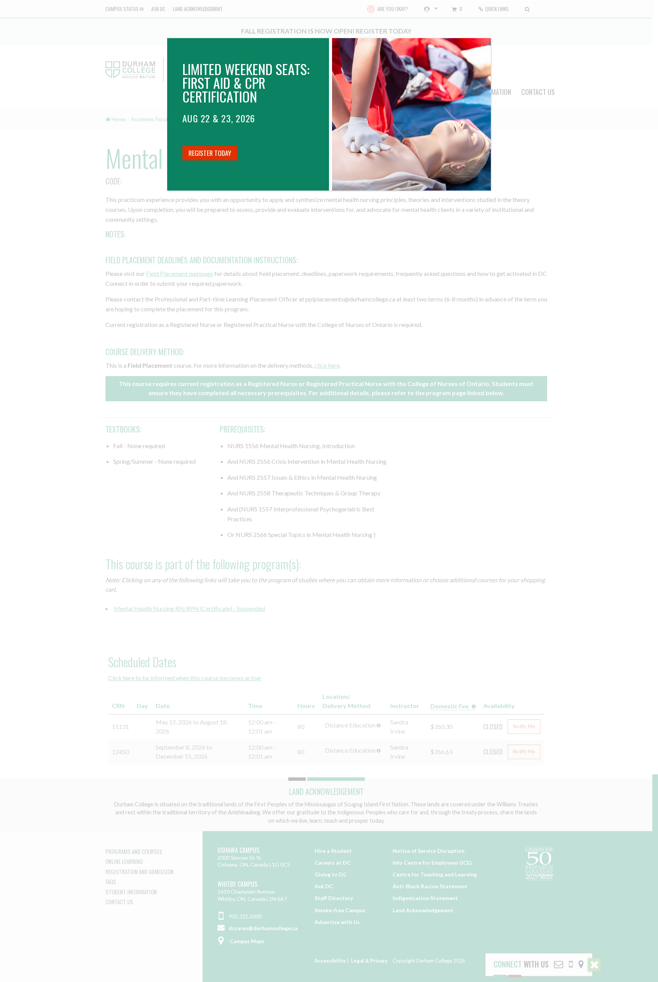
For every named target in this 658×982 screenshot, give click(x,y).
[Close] (483, 45)
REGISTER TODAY (209, 153)
